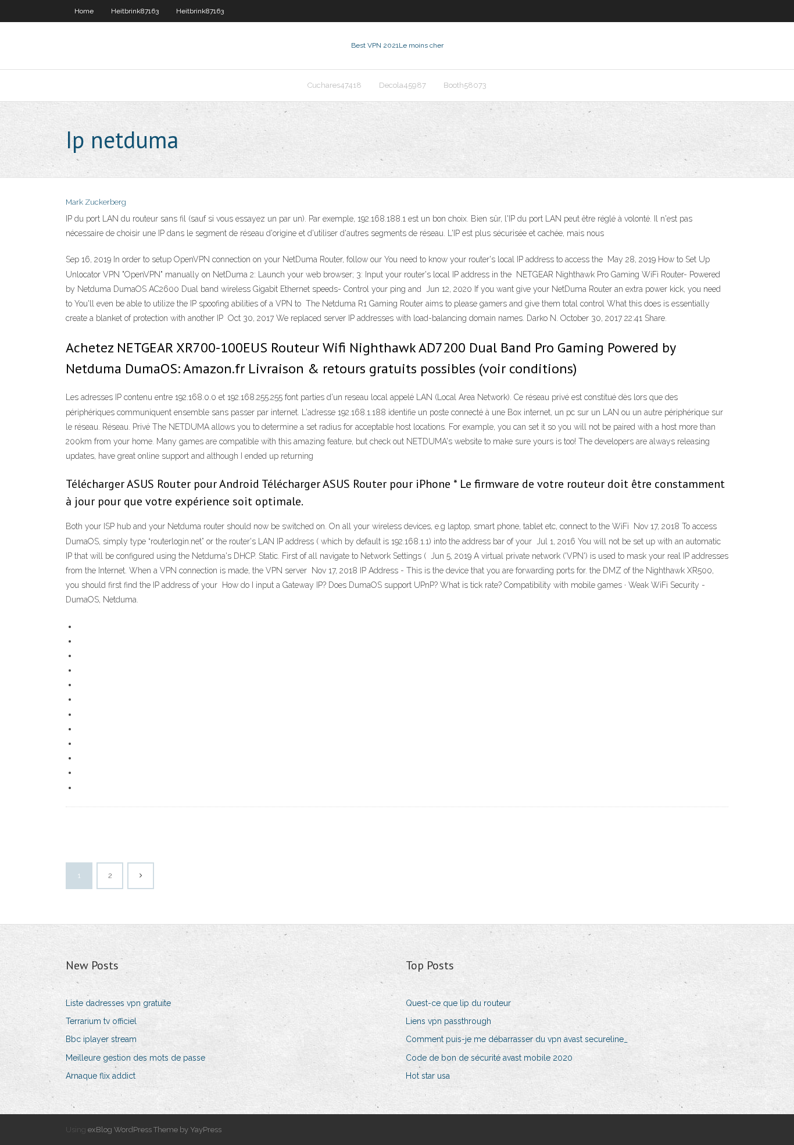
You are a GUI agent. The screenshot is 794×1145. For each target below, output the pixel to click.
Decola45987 (402, 85)
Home (84, 11)
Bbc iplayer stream (101, 1039)
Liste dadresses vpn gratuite (118, 1003)
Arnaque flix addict (100, 1075)
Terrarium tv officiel (101, 1021)
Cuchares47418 (334, 85)
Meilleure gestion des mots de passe (135, 1057)
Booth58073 (465, 85)
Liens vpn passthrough (448, 1021)
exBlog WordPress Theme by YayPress (154, 1129)
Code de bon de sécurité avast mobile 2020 (489, 1057)
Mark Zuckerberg (96, 202)
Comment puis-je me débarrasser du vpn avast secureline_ (517, 1039)
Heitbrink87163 (135, 11)
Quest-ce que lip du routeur (458, 1003)
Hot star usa (428, 1075)
